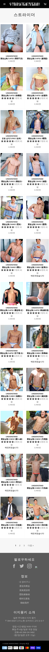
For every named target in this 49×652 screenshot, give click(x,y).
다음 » (31, 545)
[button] (8, 98)
